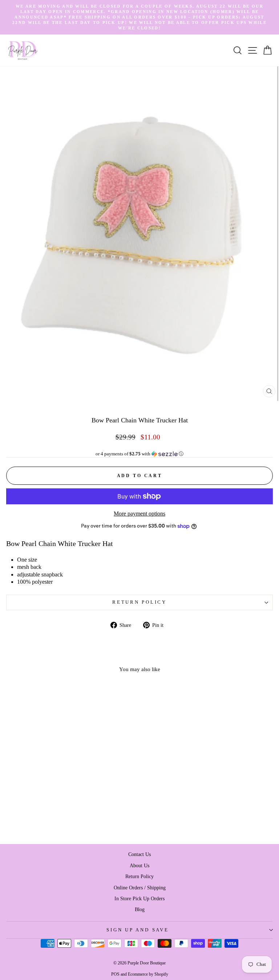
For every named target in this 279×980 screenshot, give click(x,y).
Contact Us (139, 854)
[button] (139, 454)
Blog (140, 909)
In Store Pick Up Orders (139, 898)
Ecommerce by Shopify (148, 974)
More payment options (139, 513)
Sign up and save (137, 930)
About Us (139, 865)
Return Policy (139, 602)
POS (115, 974)
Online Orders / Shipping (140, 887)
